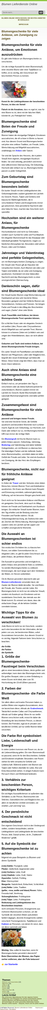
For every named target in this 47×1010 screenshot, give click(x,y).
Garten (4, 988)
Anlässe (4, 985)
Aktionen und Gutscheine (10, 982)
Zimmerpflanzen (7, 993)
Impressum (23, 24)
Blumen (4, 987)
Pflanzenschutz (7, 990)
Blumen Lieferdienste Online (19, 4)
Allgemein (5, 983)
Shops (4, 991)
